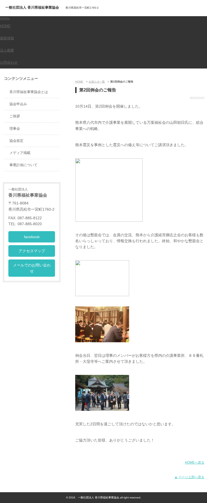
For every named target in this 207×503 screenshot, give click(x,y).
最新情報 (7, 38)
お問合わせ (9, 62)
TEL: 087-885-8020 (25, 224)
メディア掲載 (19, 153)
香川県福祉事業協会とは (28, 92)
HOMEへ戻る (194, 462)
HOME (5, 26)
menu (5, 18)
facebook (32, 237)
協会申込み (18, 104)
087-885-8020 (178, 9)
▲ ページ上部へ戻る (189, 477)
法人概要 (7, 50)
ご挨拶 (14, 116)
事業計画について (23, 165)
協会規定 (16, 141)
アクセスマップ (32, 251)
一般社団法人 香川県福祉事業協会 (32, 7)
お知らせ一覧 (97, 81)
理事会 (14, 128)
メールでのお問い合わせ (32, 268)
